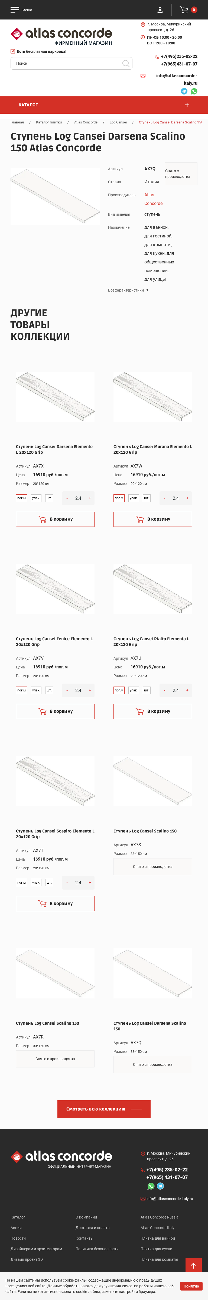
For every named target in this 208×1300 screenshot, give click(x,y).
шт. (49, 498)
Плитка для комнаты (159, 1259)
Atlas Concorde (86, 122)
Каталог (18, 1217)
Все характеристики (126, 290)
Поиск (125, 63)
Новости (18, 1238)
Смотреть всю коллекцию (95, 1109)
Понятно (191, 1286)
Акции (16, 1228)
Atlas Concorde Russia (159, 1217)
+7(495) (179, 56)
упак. (36, 498)
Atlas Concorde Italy (157, 1228)
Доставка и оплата (93, 1228)
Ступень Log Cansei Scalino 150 (145, 831)
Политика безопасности (97, 1249)
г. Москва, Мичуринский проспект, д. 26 (169, 27)
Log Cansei (118, 122)
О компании (86, 1217)
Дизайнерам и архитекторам (36, 1249)
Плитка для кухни (156, 1249)
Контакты (84, 1238)
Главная (17, 122)
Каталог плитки (49, 122)
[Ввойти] (160, 9)
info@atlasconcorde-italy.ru (176, 79)
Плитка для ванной (158, 1238)
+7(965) (179, 64)
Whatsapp (192, 92)
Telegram (183, 92)
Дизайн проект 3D (27, 1259)
